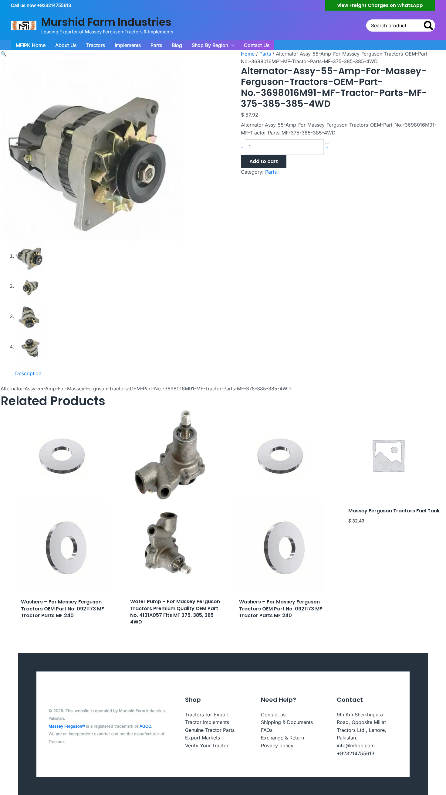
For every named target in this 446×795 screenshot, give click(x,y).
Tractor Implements (207, 722)
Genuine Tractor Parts (210, 730)
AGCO (145, 726)
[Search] (429, 25)
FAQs (266, 730)
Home (248, 54)
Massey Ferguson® (67, 726)
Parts (265, 54)
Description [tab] (28, 373)
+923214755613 (355, 753)
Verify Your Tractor (206, 745)
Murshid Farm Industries (106, 22)
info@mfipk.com (356, 745)
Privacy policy (277, 745)
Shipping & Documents (287, 722)
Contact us (273, 715)
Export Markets (202, 738)
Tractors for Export (207, 715)
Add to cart (263, 161)
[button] (380, 5)
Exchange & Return (282, 738)
